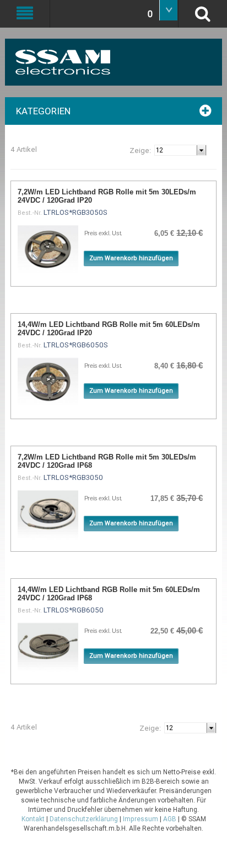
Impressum (140, 819)
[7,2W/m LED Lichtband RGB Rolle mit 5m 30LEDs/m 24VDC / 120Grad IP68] (48, 514)
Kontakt (33, 819)
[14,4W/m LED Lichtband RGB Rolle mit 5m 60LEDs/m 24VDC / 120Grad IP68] (48, 646)
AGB (169, 819)
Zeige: (140, 150)
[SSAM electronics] (91, 62)
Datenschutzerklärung (84, 819)
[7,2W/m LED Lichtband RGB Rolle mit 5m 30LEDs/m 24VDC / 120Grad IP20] (48, 249)
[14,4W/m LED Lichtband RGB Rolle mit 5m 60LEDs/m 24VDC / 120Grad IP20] (48, 381)
